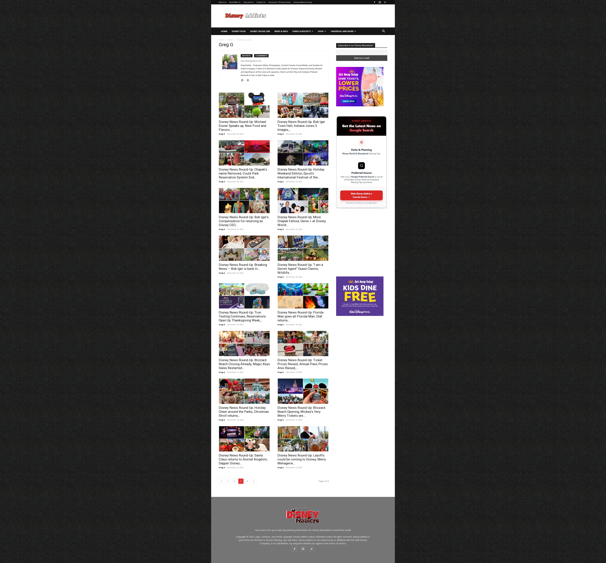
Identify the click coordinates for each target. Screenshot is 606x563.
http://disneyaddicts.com (251, 61)
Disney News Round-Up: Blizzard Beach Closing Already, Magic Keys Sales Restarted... (244, 364)
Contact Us (260, 2)
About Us (222, 2)
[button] (383, 31)
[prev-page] (221, 481)
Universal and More (342, 31)
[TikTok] (385, 2)
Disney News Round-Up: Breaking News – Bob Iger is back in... (243, 267)
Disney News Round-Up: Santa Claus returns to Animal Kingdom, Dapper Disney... (243, 459)
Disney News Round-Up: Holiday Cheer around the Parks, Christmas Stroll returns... (244, 412)
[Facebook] (374, 2)
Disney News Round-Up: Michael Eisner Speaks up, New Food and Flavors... (242, 126)
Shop (321, 31)
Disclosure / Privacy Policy (279, 2)
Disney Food (239, 31)
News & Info (281, 31)
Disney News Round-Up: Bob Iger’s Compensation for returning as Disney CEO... (244, 221)
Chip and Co (248, 2)
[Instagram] (379, 2)
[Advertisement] (329, 16)
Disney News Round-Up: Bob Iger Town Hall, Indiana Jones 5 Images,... (301, 126)
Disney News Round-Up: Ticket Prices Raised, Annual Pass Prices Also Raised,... (302, 364)
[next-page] (254, 481)
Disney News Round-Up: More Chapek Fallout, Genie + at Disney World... (301, 221)
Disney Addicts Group (303, 2)
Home (224, 31)
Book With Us (234, 2)
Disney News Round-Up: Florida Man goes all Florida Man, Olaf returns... (300, 316)
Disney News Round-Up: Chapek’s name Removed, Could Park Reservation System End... (243, 173)
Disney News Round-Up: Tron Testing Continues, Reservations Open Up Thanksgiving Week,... (242, 316)
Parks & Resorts (301, 31)
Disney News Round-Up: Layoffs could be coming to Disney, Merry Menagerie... (301, 459)
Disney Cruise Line (260, 31)
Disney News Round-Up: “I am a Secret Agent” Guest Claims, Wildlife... (300, 269)
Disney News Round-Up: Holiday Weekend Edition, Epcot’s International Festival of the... (300, 173)
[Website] (249, 80)
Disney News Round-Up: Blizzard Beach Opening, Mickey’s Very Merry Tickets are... (301, 412)
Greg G (222, 134)
